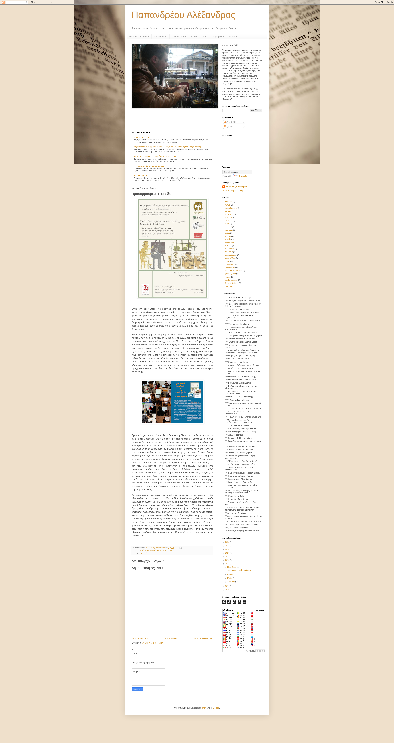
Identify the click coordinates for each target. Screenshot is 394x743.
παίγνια (228, 236)
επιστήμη (228, 221)
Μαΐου (230, 578)
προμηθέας (229, 249)
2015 (227, 553)
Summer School (231, 283)
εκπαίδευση (229, 214)
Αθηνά (227, 205)
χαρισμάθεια (230, 267)
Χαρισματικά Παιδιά (142, 137)
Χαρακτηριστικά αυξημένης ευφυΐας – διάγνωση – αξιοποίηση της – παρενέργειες (167, 147)
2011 (227, 586)
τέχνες (227, 261)
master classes (168, 550)
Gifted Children (179, 36)
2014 (227, 556)
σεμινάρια (142, 550)
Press (205, 36)
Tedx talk (228, 286)
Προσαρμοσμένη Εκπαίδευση (239, 570)
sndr (204, 708)
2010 (227, 590)
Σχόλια (229, 127)
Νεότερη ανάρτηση (140, 638)
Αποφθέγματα (160, 36)
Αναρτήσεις (231, 122)
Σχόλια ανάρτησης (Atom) (152, 643)
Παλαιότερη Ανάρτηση (203, 638)
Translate (243, 176)
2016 (227, 549)
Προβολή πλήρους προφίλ (233, 191)
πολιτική (228, 246)
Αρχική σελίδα (171, 638)
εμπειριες (228, 217)
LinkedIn (233, 36)
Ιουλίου (230, 574)
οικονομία (229, 230)
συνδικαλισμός (231, 255)
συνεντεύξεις (230, 258)
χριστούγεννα (230, 274)
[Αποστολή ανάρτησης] (181, 548)
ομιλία (227, 233)
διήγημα (228, 211)
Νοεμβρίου (232, 567)
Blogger (216, 708)
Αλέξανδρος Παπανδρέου (236, 187)
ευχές (227, 224)
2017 (227, 546)
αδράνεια (228, 202)
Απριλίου (231, 582)
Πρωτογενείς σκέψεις (139, 36)
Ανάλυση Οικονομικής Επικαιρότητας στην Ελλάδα (155, 156)
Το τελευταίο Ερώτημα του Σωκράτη (150, 166)
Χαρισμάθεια (219, 36)
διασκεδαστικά (231, 208)
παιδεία (228, 239)
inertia (227, 277)
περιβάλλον (229, 242)
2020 (227, 542)
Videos (194, 36)
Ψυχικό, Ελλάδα (145, 553)
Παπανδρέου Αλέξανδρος (183, 15)
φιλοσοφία (229, 264)
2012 (227, 564)
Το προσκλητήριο (141, 175)
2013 (227, 560)
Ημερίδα (228, 227)
